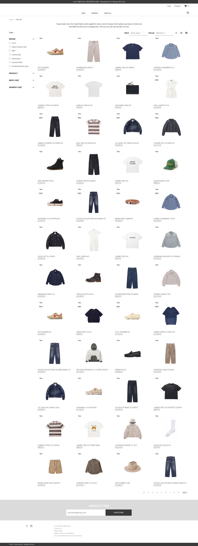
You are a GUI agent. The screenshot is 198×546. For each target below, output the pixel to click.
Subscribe (119, 513)
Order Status (58, 531)
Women (95, 13)
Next (185, 493)
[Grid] (186, 32)
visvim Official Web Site (62, 526)
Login (169, 6)
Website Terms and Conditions (64, 533)
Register (177, 6)
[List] (176, 32)
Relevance (160, 33)
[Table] (181, 32)
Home (11, 19)
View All (108, 13)
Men (83, 13)
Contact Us (58, 528)
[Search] (188, 13)
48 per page (135, 33)
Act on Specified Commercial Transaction (68, 536)
